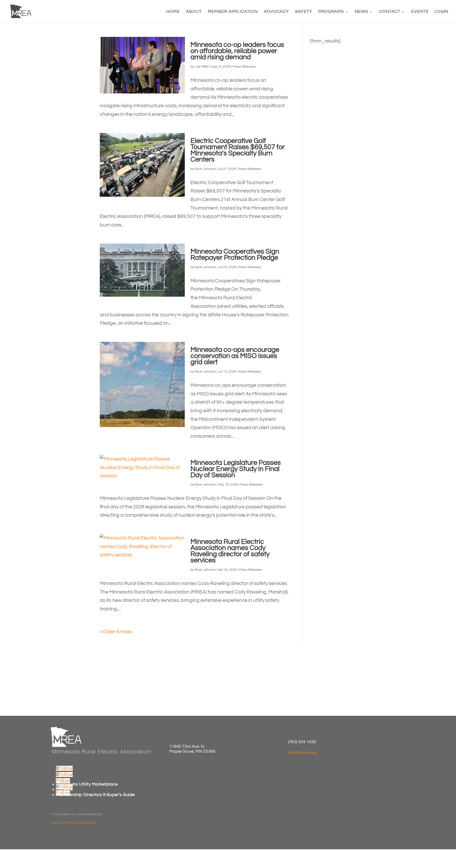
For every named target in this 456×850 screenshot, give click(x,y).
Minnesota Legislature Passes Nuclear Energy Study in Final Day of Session (235, 469)
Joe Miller (202, 66)
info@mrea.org (302, 752)
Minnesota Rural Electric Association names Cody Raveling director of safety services (230, 551)
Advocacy (276, 12)
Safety (303, 12)
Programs (331, 12)
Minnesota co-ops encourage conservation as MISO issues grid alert (234, 356)
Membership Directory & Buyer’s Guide (96, 794)
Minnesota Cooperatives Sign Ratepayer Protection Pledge (234, 254)
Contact (389, 12)
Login (441, 12)
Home (173, 12)
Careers (65, 789)
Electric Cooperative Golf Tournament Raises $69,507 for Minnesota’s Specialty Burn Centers (237, 150)
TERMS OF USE (86, 823)
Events (419, 12)
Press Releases (244, 66)
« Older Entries (116, 631)
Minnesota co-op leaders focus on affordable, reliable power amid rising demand (237, 51)
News (361, 12)
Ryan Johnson (205, 169)
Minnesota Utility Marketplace (87, 784)
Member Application (233, 12)
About (194, 12)
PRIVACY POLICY (63, 823)
